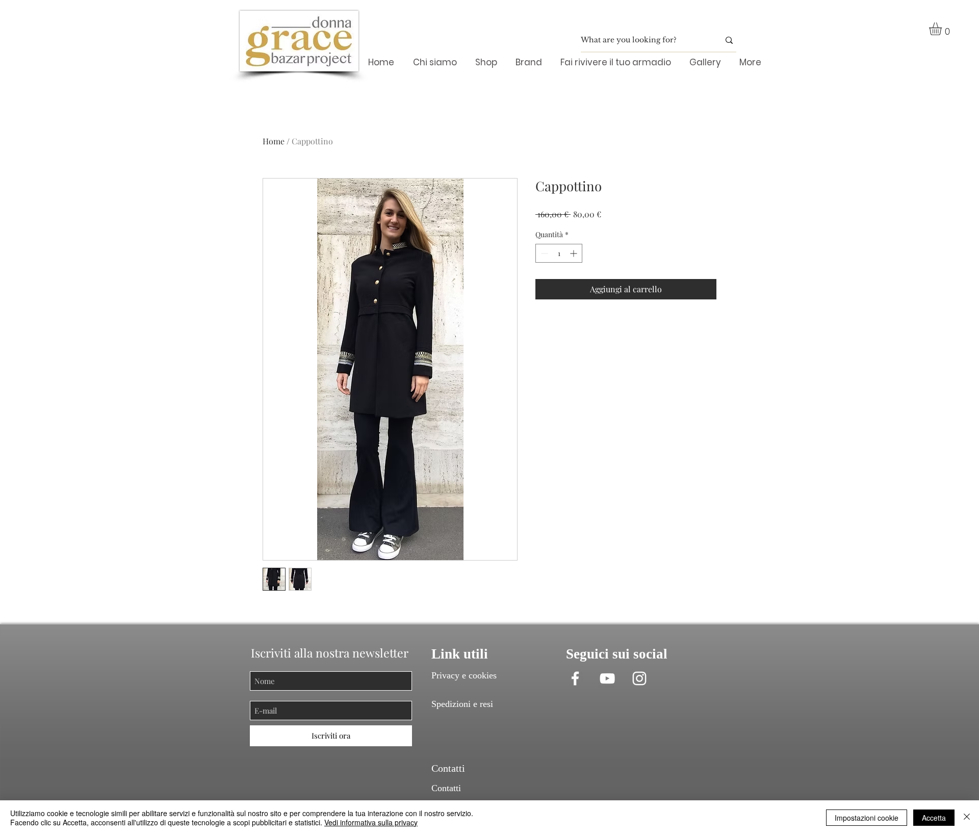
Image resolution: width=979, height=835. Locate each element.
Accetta (934, 818)
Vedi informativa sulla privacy (371, 822)
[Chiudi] (967, 817)
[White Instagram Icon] (639, 678)
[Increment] (574, 253)
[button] (943, 28)
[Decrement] (543, 253)
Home (274, 141)
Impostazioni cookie (866, 818)
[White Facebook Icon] (575, 678)
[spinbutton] (559, 253)
